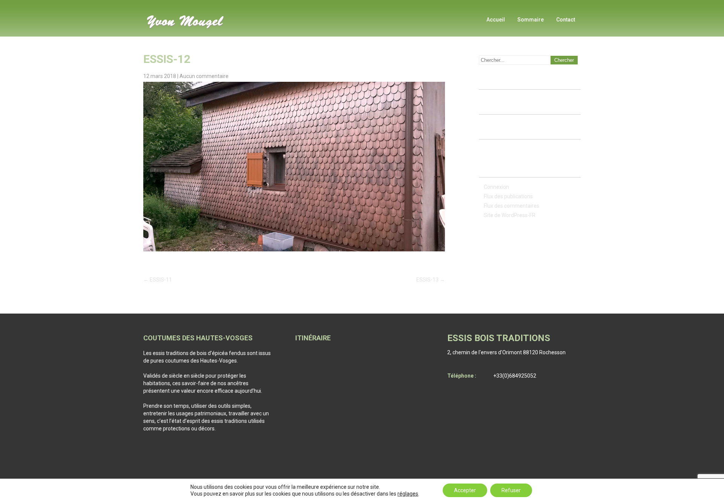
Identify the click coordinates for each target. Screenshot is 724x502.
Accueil (495, 20)
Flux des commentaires (511, 206)
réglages (407, 494)
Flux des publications (508, 196)
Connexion (496, 187)
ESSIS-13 (430, 280)
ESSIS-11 (157, 280)
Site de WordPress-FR (509, 215)
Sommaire (530, 20)
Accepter (465, 490)
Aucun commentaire (204, 76)
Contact (565, 20)
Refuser (511, 490)
